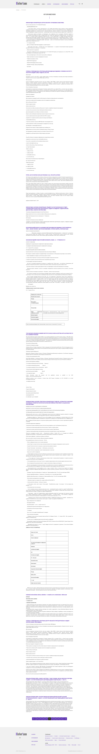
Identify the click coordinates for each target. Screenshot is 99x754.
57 (52, 718)
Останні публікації (62, 740)
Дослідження (47, 738)
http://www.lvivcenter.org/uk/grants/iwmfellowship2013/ (36, 673)
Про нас (72, 4)
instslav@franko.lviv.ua (30, 280)
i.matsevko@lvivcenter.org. (31, 119)
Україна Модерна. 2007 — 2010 (51, 744)
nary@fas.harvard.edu (31, 379)
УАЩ (69, 744)
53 (40, 718)
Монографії (74, 744)
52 (37, 718)
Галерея (49, 4)
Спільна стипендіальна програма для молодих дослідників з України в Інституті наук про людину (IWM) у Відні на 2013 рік (49, 72)
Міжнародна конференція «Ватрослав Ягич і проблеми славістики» (45, 22)
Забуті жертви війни (49, 740)
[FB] (82, 3)
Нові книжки (65, 4)
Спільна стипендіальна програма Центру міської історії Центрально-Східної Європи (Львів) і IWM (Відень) (47, 621)
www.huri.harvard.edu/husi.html (35, 376)
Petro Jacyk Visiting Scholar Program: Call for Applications (43, 175)
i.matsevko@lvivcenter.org (36, 125)
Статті (79, 744)
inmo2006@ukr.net (29, 52)
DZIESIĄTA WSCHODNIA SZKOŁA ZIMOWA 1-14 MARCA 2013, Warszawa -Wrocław (46, 594)
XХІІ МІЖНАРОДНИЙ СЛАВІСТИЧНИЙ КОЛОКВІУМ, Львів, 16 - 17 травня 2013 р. (45, 240)
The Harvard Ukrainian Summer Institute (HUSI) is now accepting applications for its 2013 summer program (49, 334)
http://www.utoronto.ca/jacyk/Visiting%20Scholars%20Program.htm (38, 196)
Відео (56, 740)
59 (58, 718)
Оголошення (56, 4)
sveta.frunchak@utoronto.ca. (50, 193)
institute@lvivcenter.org (43, 139)
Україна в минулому (62, 744)
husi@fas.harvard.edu (31, 381)
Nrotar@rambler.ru (34, 525)
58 (55, 718)
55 (46, 718)
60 (61, 718)
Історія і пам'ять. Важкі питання (58, 738)
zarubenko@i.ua (36, 52)
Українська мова (69, 738)
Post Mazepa (76, 738)
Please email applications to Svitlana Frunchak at (35, 193)
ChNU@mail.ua (41, 459)
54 (43, 718)
